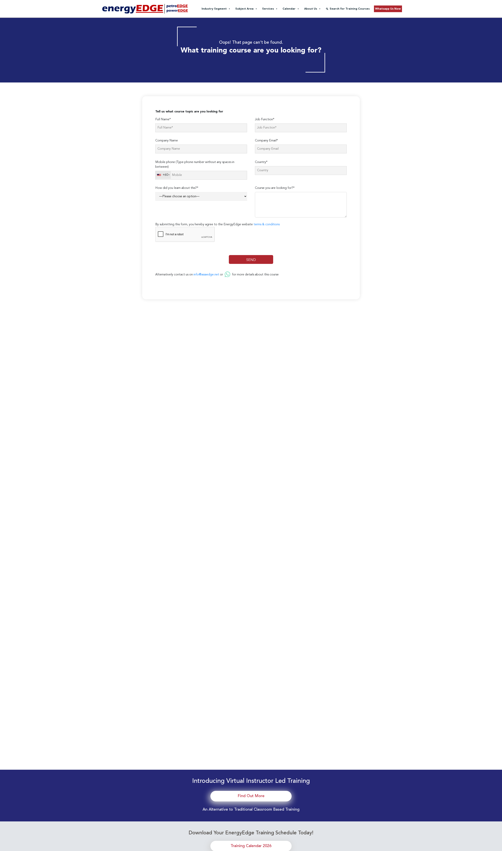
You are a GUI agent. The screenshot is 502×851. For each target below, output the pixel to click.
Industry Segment (214, 8)
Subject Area (244, 8)
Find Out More (251, 796)
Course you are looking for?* (275, 188)
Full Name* (163, 119)
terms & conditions (267, 224)
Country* (261, 162)
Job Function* (264, 119)
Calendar (289, 8)
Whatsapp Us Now (388, 8)
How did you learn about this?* (176, 188)
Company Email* (266, 140)
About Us (310, 8)
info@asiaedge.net (206, 274)
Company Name (166, 140)
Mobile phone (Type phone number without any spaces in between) (194, 164)
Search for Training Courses (350, 8)
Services (268, 8)
